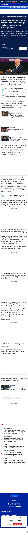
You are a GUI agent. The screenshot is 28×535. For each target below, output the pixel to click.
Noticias (19, 520)
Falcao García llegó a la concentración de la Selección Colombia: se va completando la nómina (17, 115)
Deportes (11, 520)
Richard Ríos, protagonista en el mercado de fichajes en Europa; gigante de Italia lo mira (13, 454)
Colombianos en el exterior (9, 450)
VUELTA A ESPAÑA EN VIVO (13, 7)
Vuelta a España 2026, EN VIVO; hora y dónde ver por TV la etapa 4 (15, 447)
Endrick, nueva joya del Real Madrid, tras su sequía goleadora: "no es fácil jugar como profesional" (18, 388)
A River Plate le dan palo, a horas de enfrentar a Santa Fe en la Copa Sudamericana (17, 131)
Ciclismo (6, 444)
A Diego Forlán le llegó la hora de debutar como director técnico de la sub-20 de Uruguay (18, 139)
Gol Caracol (14, 1)
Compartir (24, 48)
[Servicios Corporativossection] (26, 515)
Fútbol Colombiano (8, 428)
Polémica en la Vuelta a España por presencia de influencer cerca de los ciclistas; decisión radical (14, 462)
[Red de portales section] (26, 511)
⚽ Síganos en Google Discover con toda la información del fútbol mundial (15, 95)
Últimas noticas (8, 1)
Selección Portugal (7, 398)
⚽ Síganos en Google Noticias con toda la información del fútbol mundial (15, 196)
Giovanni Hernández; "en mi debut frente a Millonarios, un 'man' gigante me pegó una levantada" (15, 431)
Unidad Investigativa (23, 1)
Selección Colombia (13, 111)
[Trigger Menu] (2, 4)
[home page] (2, 1)
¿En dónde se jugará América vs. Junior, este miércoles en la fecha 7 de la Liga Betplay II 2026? (15, 439)
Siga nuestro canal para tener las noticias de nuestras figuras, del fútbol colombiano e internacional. (15, 90)
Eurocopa (17, 398)
